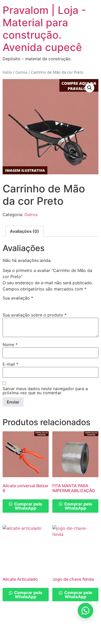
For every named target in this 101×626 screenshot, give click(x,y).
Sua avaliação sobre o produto (35, 315)
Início (7, 72)
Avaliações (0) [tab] (24, 231)
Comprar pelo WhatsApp (27, 506)
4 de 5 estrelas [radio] (28, 304)
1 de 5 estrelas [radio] (6, 304)
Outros (21, 72)
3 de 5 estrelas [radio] (21, 304)
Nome (10, 344)
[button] (89, 87)
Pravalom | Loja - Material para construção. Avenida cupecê (44, 29)
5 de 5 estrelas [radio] (36, 304)
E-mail (10, 364)
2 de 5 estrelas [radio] (13, 304)
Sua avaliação (18, 298)
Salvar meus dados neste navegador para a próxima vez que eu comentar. (45, 391)
